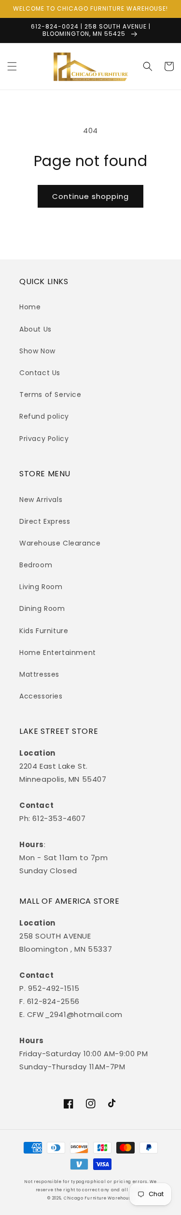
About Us (35, 329)
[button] (12, 66)
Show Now (37, 351)
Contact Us (39, 373)
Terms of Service (50, 394)
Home (30, 307)
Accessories (41, 696)
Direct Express (44, 521)
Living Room (41, 587)
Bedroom (35, 565)
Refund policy (44, 416)
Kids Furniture (43, 631)
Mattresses (39, 674)
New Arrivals (40, 499)
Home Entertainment (57, 652)
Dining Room (42, 608)
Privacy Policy (44, 438)
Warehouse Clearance (59, 543)
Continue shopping (90, 196)
